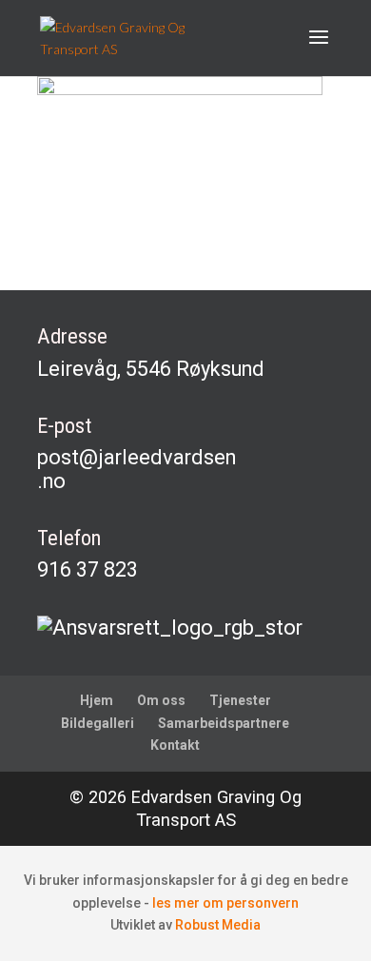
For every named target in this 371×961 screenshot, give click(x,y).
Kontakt (175, 745)
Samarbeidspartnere (223, 723)
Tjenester (240, 700)
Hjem (96, 700)
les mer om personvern (225, 903)
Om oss (161, 700)
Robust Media (218, 924)
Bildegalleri (97, 723)
